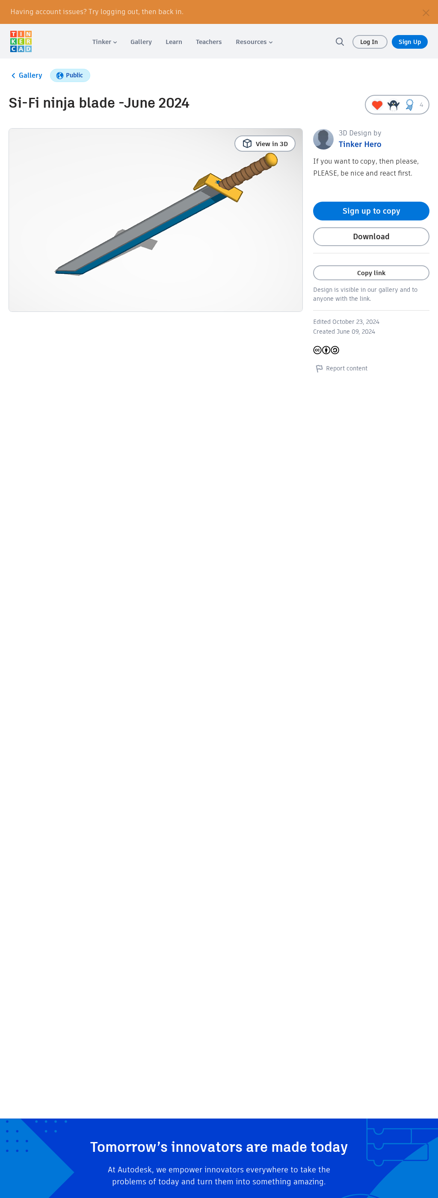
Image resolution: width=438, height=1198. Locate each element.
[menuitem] (104, 41)
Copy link (371, 272)
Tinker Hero (360, 144)
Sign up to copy (371, 211)
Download (371, 236)
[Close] (426, 12)
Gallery (30, 75)
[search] (339, 41)
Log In (370, 42)
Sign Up (410, 42)
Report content (346, 368)
